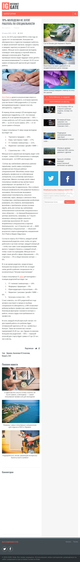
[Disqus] (20, 502)
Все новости (6, 28)
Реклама (75, 542)
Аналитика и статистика (21, 353)
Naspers (5, 356)
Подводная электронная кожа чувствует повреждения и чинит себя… (59, 137)
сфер (21, 277)
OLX (9, 356)
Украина (9, 353)
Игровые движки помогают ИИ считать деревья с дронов (65, 150)
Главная (16, 28)
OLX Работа (6, 97)
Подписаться (69, 202)
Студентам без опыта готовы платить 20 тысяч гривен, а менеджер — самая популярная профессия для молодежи (19, 395)
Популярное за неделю (59, 97)
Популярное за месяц (59, 102)
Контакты (68, 542)
